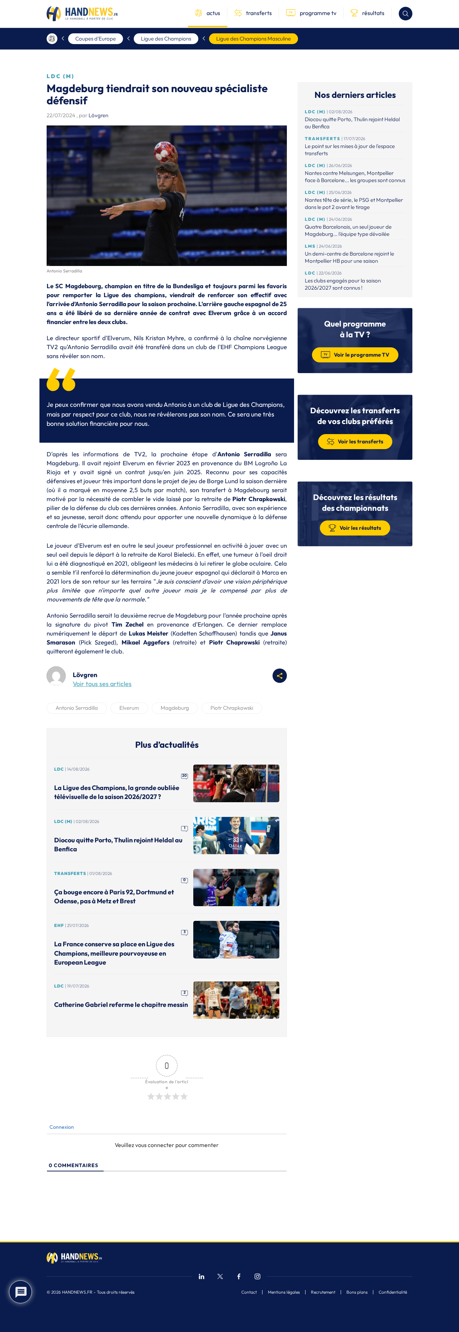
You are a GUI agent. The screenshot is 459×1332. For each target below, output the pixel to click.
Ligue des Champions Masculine (253, 38)
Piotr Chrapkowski (231, 707)
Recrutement (323, 1292)
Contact (249, 1292)
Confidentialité (393, 1292)
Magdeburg (175, 707)
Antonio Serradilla (77, 707)
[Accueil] (52, 38)
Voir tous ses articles (102, 684)
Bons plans (357, 1292)
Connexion (61, 1127)
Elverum (129, 707)
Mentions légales (284, 1292)
